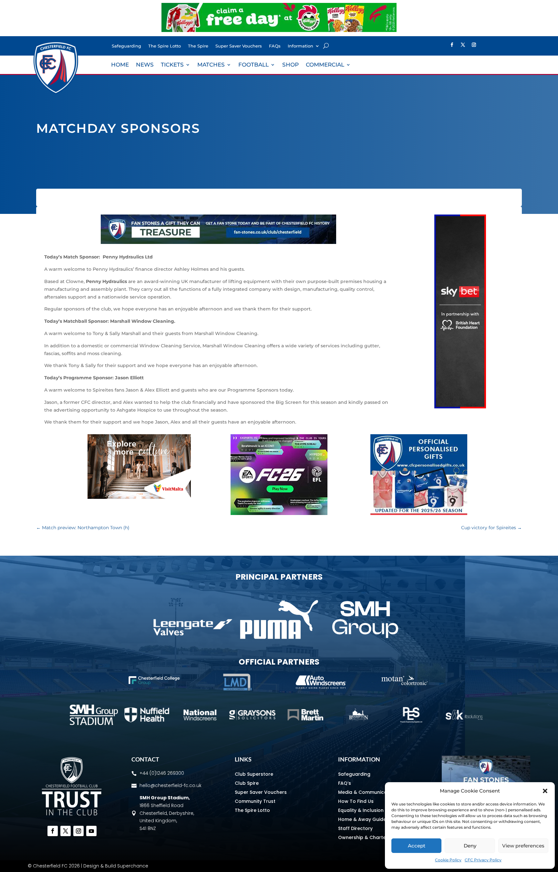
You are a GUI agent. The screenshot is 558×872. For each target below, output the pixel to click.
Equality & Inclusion (361, 810)
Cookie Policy (448, 859)
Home (120, 65)
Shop (290, 65)
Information (300, 46)
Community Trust (255, 801)
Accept (416, 846)
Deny (470, 846)
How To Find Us (356, 801)
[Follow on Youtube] (91, 831)
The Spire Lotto (164, 46)
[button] (545, 791)
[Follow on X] (463, 45)
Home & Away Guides (363, 819)
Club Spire (247, 783)
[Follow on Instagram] (474, 45)
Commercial (325, 65)
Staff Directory (355, 828)
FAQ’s (344, 783)
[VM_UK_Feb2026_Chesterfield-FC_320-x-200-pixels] (139, 497)
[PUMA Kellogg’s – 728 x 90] (279, 30)
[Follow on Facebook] (452, 45)
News (145, 65)
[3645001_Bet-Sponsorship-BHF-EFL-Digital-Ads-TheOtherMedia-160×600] (460, 407)
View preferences (523, 846)
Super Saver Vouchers (238, 46)
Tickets (172, 65)
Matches (211, 65)
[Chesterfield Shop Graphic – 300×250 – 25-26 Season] (418, 513)
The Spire (198, 46)
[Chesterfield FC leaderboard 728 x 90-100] (218, 242)
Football (253, 65)
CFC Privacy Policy (483, 859)
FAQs (275, 46)
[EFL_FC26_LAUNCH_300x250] (279, 513)
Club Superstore (254, 774)
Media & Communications (368, 792)
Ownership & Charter (363, 837)
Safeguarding (126, 46)
